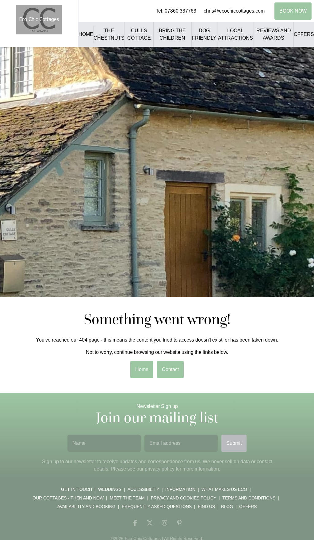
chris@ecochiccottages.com (234, 11)
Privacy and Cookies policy (183, 497)
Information (180, 489)
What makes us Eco (224, 489)
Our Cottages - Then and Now (68, 497)
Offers (304, 34)
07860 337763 (180, 11)
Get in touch (76, 489)
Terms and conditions (248, 497)
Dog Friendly (204, 34)
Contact (170, 369)
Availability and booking (86, 506)
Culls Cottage (139, 34)
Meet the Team (127, 497)
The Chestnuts (109, 34)
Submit (234, 443)
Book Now (293, 11)
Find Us (206, 506)
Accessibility (143, 489)
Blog (227, 506)
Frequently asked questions (157, 506)
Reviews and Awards (273, 34)
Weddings (109, 489)
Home (85, 34)
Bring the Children (172, 34)
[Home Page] (39, 19)
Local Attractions (235, 34)
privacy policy (159, 469)
